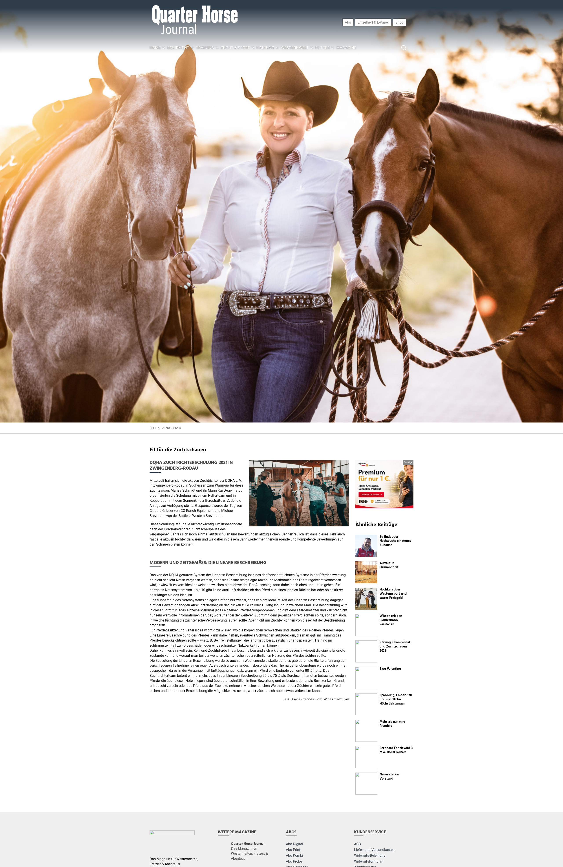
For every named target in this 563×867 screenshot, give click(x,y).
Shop (399, 22)
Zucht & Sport (235, 47)
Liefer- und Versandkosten (374, 850)
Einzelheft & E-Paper (373, 22)
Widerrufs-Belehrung (370, 856)
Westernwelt (295, 47)
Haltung (265, 47)
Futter (322, 47)
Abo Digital (294, 844)
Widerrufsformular (368, 861)
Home (155, 47)
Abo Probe (294, 861)
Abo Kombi (294, 856)
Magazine (346, 47)
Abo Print (293, 850)
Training (205, 47)
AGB (357, 844)
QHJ (153, 428)
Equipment (178, 47)
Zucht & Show (171, 428)
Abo (348, 22)
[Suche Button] (404, 48)
